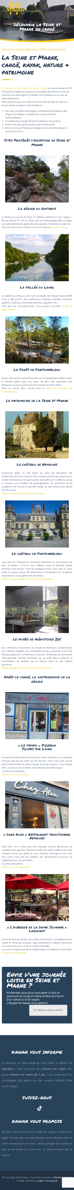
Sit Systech (51, 1180)
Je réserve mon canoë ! (48, 1010)
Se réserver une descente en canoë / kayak (25, 88)
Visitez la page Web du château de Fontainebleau (28, 579)
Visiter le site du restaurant (16, 867)
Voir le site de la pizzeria (14, 774)
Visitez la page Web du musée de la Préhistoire (26, 668)
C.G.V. (21, 1180)
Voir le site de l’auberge (14, 952)
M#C (41, 1180)
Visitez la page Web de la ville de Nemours (24, 493)
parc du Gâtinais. (59, 227)
